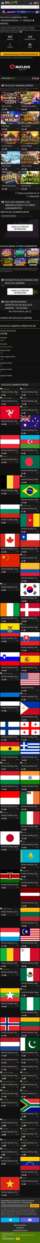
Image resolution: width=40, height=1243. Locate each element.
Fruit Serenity (26, 186)
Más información (8, 1238)
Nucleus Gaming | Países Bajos (10, 1053)
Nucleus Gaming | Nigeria (30, 1012)
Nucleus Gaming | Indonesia (10, 806)
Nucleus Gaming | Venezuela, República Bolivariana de (10, 1204)
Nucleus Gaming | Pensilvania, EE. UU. (10, 1073)
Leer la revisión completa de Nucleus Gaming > (16, 57)
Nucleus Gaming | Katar (29, 844)
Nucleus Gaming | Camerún (30, 529)
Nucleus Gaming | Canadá (10, 549)
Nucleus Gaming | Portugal (30, 1093)
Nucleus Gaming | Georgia (30, 737)
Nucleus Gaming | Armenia (30, 410)
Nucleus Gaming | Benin (29, 479)
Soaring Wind (26, 126)
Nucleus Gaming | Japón (9, 846)
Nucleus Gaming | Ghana (10, 757)
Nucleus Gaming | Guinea (30, 766)
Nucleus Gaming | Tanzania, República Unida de (10, 1164)
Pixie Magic (5, 126)
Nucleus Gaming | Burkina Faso (30, 508)
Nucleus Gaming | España (30, 667)
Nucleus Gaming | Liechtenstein (10, 912)
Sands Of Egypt (26, 146)
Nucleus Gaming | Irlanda (30, 806)
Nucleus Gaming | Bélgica (10, 490)
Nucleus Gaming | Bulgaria (10, 520)
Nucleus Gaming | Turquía (10, 1175)
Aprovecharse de (29, 54)
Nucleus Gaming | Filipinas (30, 717)
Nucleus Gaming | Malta (29, 963)
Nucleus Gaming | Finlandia (10, 737)
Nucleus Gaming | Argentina (10, 421)
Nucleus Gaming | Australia (30, 430)
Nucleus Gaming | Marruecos (10, 972)
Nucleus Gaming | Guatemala (10, 766)
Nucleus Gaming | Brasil (29, 499)
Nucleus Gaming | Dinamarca (30, 618)
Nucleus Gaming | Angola (30, 392)
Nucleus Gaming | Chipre (30, 558)
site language (34, 2)
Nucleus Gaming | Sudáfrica (10, 1156)
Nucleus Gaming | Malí (9, 963)
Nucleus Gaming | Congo (10, 587)
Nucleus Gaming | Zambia (10, 1213)
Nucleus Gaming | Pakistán (30, 1053)
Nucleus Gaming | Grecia (30, 757)
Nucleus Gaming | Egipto (30, 627)
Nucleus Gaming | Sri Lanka (30, 1136)
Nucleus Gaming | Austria (10, 450)
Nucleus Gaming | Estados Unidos (10, 676)
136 (1, 359)
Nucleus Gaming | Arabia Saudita (10, 401)
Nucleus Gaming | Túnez (30, 1166)
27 (1, 366)
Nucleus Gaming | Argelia (30, 401)
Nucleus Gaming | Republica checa (10, 1113)
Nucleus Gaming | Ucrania (30, 1175)
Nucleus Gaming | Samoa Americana (10, 1122)
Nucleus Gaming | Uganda (10, 1184)
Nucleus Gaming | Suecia (30, 1143)
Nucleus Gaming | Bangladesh (30, 470)
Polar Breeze (6, 166)
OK (18, 1238)
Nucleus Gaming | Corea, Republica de (30, 598)
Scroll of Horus (7, 146)
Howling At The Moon (28, 106)
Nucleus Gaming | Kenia (9, 885)
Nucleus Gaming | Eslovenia (10, 667)
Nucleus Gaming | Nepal (30, 992)
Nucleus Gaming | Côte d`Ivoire (10, 618)
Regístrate (34, 1226)
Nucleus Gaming (6, 347)
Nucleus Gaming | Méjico (30, 983)
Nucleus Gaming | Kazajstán (30, 864)
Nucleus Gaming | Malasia (30, 943)
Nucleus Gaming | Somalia (10, 1134)
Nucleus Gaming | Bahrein (10, 459)
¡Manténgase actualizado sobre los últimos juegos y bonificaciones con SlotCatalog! (17, 1222)
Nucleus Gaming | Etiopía (30, 696)
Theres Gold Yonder (9, 186)
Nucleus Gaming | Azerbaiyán (30, 450)
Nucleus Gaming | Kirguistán (30, 874)
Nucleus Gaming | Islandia (10, 815)
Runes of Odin (7, 106)
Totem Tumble (26, 166)
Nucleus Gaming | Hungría (10, 786)
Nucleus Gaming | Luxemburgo (10, 943)
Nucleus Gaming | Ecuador (10, 638)
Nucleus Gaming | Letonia (30, 903)
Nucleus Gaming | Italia (29, 826)
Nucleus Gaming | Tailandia (30, 1157)
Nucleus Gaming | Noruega (10, 1032)
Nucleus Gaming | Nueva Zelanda (30, 1032)
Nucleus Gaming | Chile (29, 549)
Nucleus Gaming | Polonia (10, 1093)
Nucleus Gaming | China (9, 569)
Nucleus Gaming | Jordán (30, 835)
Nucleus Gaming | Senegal (30, 1120)
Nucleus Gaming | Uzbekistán (30, 1184)
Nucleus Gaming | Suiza (29, 1150)
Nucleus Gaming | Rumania (30, 1113)
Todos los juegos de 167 (28, 193)
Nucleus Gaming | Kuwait (30, 882)
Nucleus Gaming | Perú (29, 1073)
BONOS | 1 (24, 417)
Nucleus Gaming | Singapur (30, 1127)
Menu (3, 3)
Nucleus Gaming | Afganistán (10, 392)
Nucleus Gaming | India (29, 786)
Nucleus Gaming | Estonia (10, 708)
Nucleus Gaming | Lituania (30, 923)
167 (1, 353)
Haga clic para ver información (20, 227)
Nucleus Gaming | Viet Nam (30, 1204)
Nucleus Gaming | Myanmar (10, 1003)
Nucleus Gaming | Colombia (30, 578)
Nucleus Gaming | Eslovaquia (30, 647)
